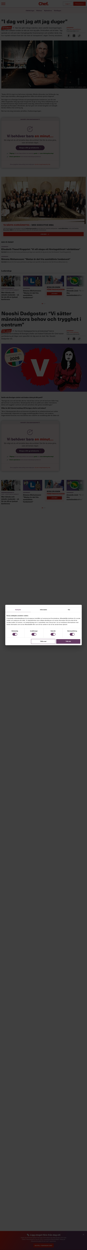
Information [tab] (43, 609)
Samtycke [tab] (18, 609)
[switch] (34, 634)
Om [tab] (69, 609)
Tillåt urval (43, 641)
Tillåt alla (68, 641)
